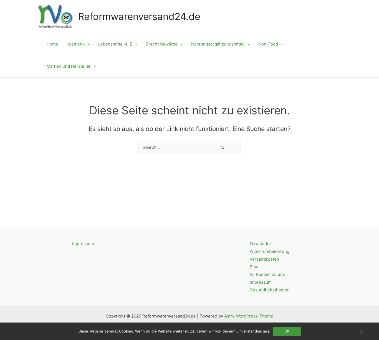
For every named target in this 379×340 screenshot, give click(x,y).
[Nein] (361, 331)
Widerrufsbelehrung (269, 251)
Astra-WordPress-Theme (248, 316)
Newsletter (260, 243)
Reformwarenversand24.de (139, 16)
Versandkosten (264, 259)
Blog (254, 267)
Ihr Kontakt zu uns (267, 274)
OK (286, 331)
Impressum (83, 243)
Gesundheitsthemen (270, 290)
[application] (87, 44)
